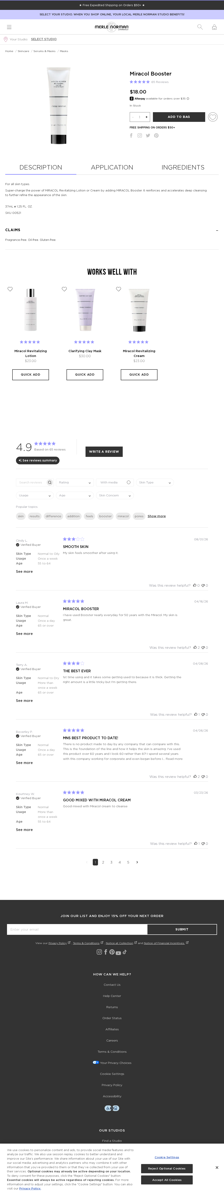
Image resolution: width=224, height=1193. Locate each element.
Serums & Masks (44, 51)
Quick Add (30, 375)
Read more (174, 758)
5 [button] (128, 862)
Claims (12, 230)
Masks (64, 51)
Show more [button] (157, 516)
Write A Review (104, 452)
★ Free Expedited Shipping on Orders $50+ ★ (112, 5)
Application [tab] (112, 167)
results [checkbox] (35, 516)
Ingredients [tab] (183, 167)
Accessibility (112, 1096)
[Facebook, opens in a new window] (131, 136)
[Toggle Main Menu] (9, 27)
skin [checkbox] (21, 516)
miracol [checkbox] (123, 516)
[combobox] (75, 482)
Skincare (23, 51)
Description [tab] (40, 167)
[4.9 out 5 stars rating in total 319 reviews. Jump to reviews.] (139, 342)
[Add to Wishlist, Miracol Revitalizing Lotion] (10, 289)
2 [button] (103, 862)
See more (24, 571)
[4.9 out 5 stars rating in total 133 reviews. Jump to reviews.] (31, 342)
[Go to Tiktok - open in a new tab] (124, 952)
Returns (112, 1007)
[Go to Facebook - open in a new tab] (105, 952)
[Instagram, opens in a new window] (139, 136)
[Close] (217, 1167)
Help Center (112, 996)
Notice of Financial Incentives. (164, 943)
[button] (200, 27)
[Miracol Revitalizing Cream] (139, 309)
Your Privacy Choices (115, 1063)
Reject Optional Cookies (167, 1168)
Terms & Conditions (86, 943)
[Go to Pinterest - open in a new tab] (112, 952)
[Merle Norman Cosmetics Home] (112, 27)
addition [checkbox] (73, 516)
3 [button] (111, 862)
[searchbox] (31, 482)
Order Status (112, 1018)
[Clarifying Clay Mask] (85, 309)
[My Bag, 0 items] (214, 27)
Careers (112, 1040)
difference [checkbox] (53, 516)
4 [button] (120, 862)
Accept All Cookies (167, 1180)
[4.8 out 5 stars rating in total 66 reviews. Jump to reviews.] (85, 342)
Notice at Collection (119, 943)
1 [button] (95, 862)
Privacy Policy (58, 943)
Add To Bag (179, 117)
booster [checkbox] (105, 516)
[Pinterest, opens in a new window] (156, 136)
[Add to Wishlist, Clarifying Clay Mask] (64, 289)
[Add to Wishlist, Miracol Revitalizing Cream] (118, 289)
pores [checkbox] (139, 516)
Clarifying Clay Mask (84, 351)
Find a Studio (112, 1141)
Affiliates (112, 1029)
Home (9, 51)
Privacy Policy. (30, 1188)
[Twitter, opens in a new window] (148, 136)
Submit (182, 929)
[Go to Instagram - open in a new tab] (99, 952)
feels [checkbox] (89, 516)
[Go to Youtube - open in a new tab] (118, 953)
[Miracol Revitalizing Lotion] (30, 309)
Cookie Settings (112, 1074)
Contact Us (112, 984)
